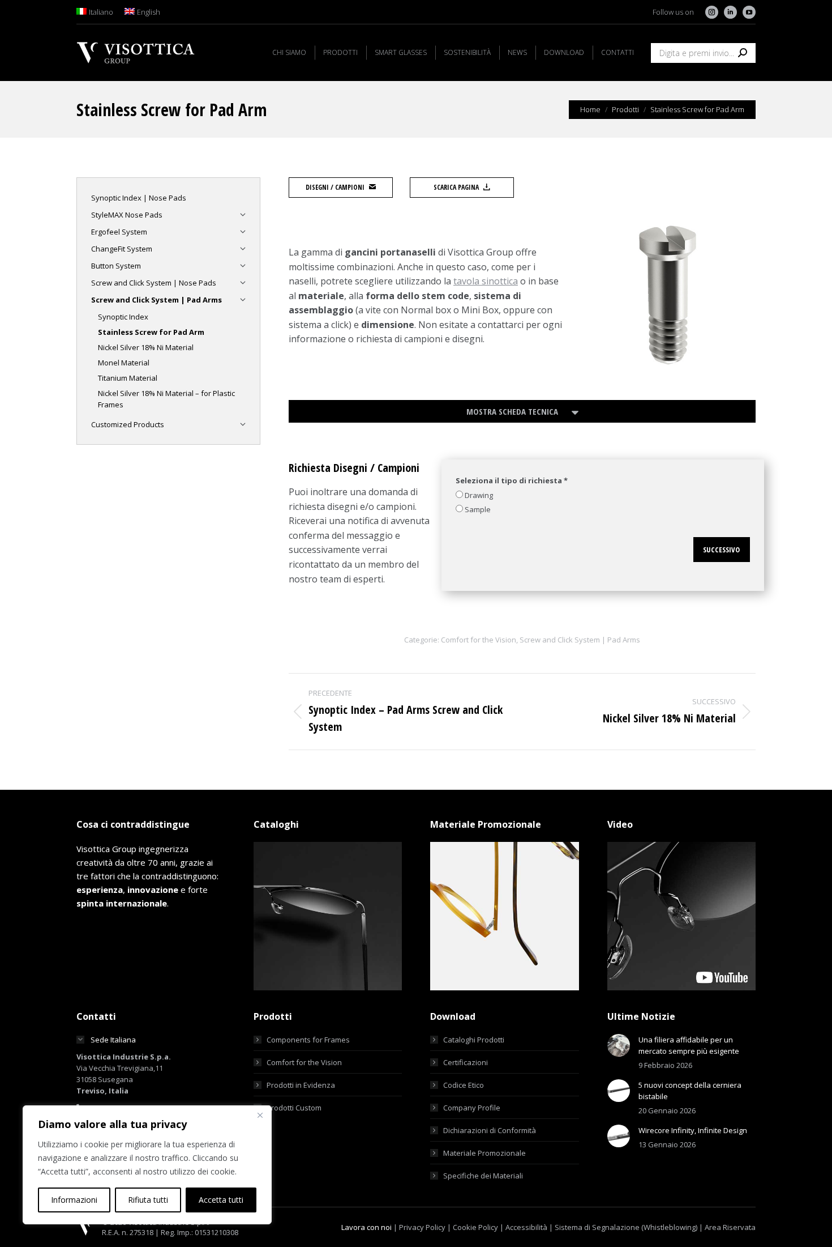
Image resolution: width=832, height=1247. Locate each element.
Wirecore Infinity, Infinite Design (692, 1130)
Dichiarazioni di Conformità (489, 1130)
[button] (522, 411)
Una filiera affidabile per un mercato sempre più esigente (688, 1045)
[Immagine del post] (618, 1045)
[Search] (742, 53)
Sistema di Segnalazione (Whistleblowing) (626, 1227)
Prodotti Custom (294, 1108)
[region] (147, 1164)
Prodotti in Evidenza (301, 1085)
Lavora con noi (366, 1227)
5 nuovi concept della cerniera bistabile (689, 1090)
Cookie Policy (475, 1227)
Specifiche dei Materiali (483, 1176)
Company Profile (471, 1108)
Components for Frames (308, 1040)
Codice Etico (463, 1085)
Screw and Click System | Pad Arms (580, 640)
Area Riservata (730, 1227)
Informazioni (74, 1199)
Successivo (721, 549)
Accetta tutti (221, 1199)
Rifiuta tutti (148, 1199)
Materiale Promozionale (484, 1153)
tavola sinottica (485, 281)
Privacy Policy (422, 1227)
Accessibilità (526, 1227)
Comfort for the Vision (478, 640)
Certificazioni (465, 1062)
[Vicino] (260, 1115)
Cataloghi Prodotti (473, 1040)
